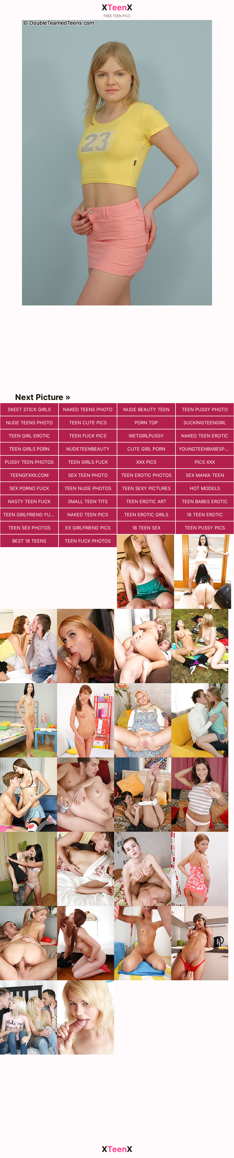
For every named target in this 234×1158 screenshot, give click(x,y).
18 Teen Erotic (205, 514)
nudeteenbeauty (88, 449)
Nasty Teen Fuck (29, 501)
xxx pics (146, 462)
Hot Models (205, 488)
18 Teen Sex (146, 528)
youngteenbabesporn (206, 449)
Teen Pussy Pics (205, 528)
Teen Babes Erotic (205, 501)
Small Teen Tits (88, 501)
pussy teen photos (29, 462)
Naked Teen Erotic (204, 436)
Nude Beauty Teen (146, 409)
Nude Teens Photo (29, 422)
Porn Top (146, 422)
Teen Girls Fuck (88, 462)
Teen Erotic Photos (146, 475)
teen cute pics (88, 422)
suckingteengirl (204, 422)
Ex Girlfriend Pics (87, 528)
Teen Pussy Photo (205, 409)
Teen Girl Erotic (29, 436)
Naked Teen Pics (87, 514)
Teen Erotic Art (146, 501)
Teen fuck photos (88, 541)
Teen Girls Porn (29, 449)
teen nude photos (87, 488)
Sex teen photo (88, 475)
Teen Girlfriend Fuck (30, 514)
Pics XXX (205, 462)
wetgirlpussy (146, 436)
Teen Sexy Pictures (146, 488)
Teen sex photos (29, 528)
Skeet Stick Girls (29, 409)
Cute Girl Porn (146, 449)
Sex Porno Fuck (29, 488)
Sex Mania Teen (205, 475)
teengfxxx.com (29, 475)
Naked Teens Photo (87, 409)
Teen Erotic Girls (146, 514)
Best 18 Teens (29, 541)
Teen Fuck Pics (87, 436)
